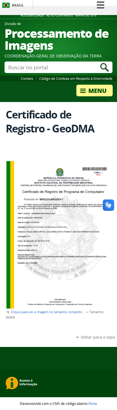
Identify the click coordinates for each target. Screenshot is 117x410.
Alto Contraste (60, 15)
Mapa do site (86, 15)
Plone (92, 403)
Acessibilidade (32, 15)
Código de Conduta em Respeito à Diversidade (75, 78)
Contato (27, 78)
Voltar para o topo (98, 337)
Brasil (18, 5)
